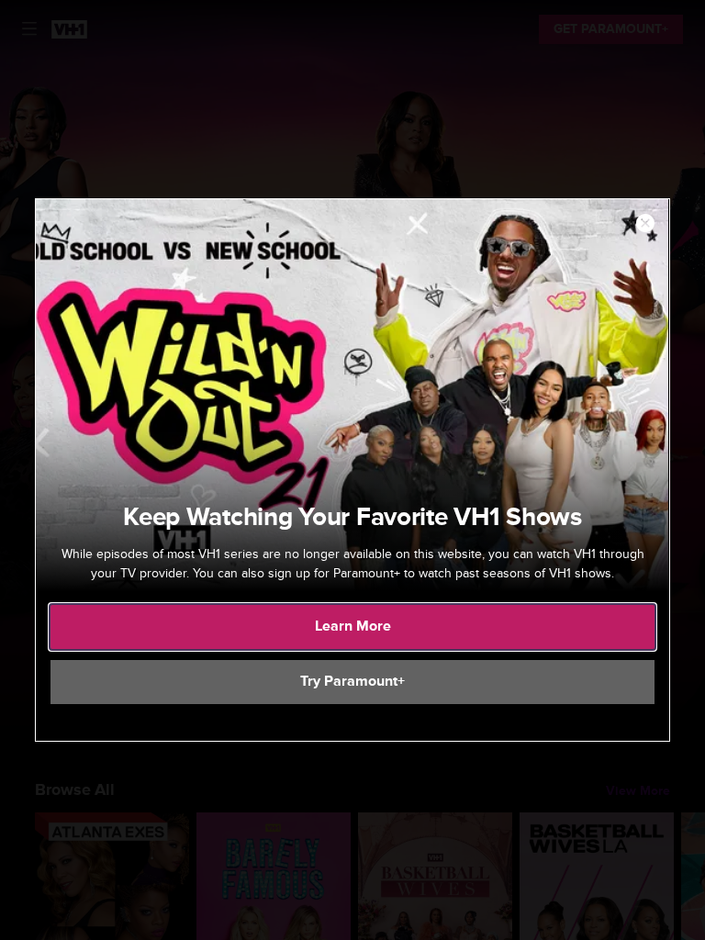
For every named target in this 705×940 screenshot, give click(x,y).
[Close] (645, 224)
